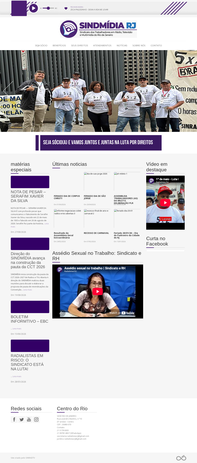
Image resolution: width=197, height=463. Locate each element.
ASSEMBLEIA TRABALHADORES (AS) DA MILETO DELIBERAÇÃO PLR (126, 199)
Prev (8, 91)
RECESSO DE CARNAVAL (96, 233)
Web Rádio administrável (181, 458)
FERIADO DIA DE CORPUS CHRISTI (67, 197)
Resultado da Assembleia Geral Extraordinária (63, 235)
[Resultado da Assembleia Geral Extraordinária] (69, 224)
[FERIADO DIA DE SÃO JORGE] (99, 187)
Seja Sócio (41, 45)
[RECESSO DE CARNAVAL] (99, 224)
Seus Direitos (79, 45)
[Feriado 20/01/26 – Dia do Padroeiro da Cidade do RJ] (129, 224)
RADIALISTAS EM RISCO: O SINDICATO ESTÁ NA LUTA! (27, 362)
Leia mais (27, 289)
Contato (156, 45)
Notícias (122, 45)
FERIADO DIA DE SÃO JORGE (95, 197)
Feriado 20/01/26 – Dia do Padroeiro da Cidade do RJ (127, 235)
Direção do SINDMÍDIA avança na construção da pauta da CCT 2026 (28, 260)
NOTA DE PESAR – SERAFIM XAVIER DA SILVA (28, 196)
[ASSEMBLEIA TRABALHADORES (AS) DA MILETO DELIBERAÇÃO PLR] (129, 187)
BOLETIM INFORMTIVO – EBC (29, 319)
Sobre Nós (139, 45)
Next (189, 91)
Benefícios (59, 45)
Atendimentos (102, 45)
